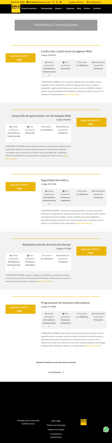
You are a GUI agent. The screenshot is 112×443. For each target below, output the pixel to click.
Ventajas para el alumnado (28, 420)
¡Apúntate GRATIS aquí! (19, 57)
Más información (71, 94)
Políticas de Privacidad (56, 425)
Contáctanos (54, 372)
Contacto (97, 8)
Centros (87, 8)
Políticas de (52, 429)
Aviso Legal (56, 421)
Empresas (70, 8)
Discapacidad (46, 8)
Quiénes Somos (28, 423)
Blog (79, 8)
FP (18, 8)
